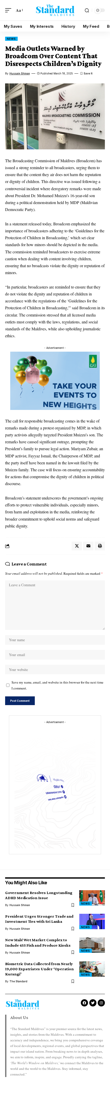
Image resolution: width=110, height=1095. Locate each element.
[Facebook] (84, 1002)
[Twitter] (92, 1002)
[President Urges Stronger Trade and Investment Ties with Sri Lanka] (92, 921)
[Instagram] (101, 1002)
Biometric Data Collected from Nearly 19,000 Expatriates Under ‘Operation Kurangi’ (39, 969)
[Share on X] (77, 546)
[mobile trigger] (9, 10)
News (11, 38)
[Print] (100, 546)
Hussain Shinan (19, 73)
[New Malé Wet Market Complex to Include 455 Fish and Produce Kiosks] (92, 945)
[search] (87, 10)
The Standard (18, 981)
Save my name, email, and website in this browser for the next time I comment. (57, 685)
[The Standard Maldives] (55, 10)
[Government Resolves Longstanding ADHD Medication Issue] (92, 898)
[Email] (88, 546)
